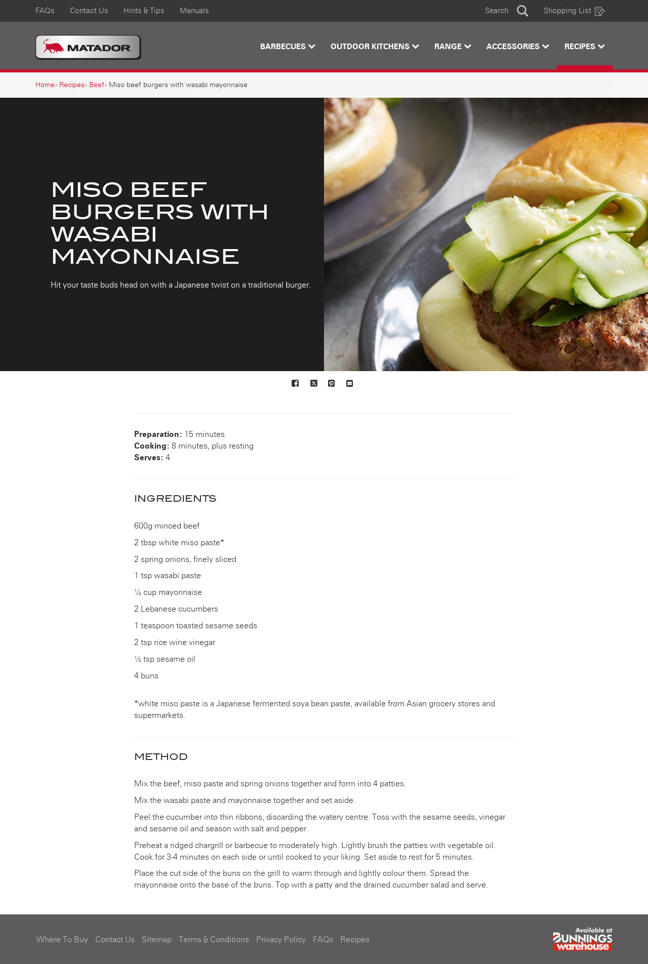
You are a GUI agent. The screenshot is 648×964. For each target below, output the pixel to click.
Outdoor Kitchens (371, 47)
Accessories (514, 47)
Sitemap (157, 940)
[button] (506, 11)
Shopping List (567, 11)
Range (449, 47)
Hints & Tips (144, 11)
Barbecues (284, 47)
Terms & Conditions (214, 940)
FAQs (45, 11)
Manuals (194, 11)
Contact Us (89, 11)
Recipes (580, 47)
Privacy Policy (281, 940)
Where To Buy (62, 940)
